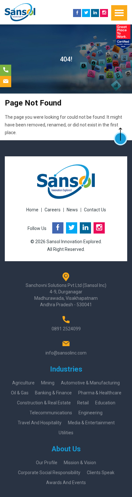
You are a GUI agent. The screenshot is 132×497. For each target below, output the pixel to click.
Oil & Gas (20, 392)
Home (32, 209)
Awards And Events (66, 482)
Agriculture (23, 382)
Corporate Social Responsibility (49, 472)
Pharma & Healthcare (99, 392)
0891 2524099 (66, 328)
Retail (83, 402)
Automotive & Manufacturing (90, 382)
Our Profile (46, 462)
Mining (47, 382)
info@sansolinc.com (66, 352)
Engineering (90, 412)
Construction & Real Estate (44, 402)
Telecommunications (50, 412)
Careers (53, 209)
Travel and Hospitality (40, 422)
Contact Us (95, 209)
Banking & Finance (53, 392)
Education (105, 402)
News (72, 209)
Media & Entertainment (91, 422)
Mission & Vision (80, 462)
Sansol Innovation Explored (73, 241)
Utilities (66, 432)
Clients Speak (100, 472)
